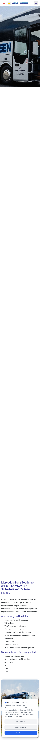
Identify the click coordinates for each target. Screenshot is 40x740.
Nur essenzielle (21, 722)
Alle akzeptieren (21, 733)
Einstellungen (22, 727)
